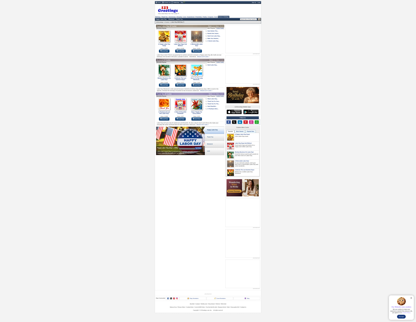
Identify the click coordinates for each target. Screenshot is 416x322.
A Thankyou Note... (212, 108)
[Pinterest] (174, 298)
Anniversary (172, 17)
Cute (215, 17)
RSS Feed (223, 303)
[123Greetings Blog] (243, 187)
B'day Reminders (194, 298)
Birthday (157, 17)
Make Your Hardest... (213, 38)
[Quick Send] (159, 41)
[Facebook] (168, 298)
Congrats (210, 17)
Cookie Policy (190, 307)
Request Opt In (222, 307)
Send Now (165, 51)
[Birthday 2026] (243, 95)
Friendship (199, 17)
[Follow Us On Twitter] (234, 122)
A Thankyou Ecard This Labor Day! (164, 112)
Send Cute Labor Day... (213, 36)
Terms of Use (173, 307)
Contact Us (243, 307)
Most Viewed (239, 131)
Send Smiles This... (212, 31)
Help (228, 307)
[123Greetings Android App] (250, 112)
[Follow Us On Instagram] (251, 122)
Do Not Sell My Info (211, 307)
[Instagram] (177, 298)
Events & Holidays (223, 17)
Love (184, 17)
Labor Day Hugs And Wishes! (180, 44)
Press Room (211, 303)
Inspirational (190, 17)
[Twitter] (171, 298)
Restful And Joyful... (213, 33)
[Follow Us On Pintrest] (245, 122)
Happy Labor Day (161, 19)
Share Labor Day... (212, 98)
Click (199, 148)
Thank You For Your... (213, 101)
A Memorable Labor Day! (197, 44)
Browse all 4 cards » (206, 90)
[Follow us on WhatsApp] (257, 122)
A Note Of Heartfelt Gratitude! (180, 112)
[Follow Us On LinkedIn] (240, 122)
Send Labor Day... (212, 65)
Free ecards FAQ (235, 307)
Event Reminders (221, 298)
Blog (182, 2)
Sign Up (254, 2)
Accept (401, 316)
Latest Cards (220, 28)
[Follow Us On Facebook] (228, 122)
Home (159, 2)
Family (205, 17)
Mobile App (176, 2)
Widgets (218, 303)
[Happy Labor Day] (180, 141)
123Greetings (159, 22)
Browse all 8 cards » (203, 56)
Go (259, 19)
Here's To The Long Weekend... (197, 78)
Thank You (165, 17)
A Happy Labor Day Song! (164, 44)
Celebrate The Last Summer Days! (180, 78)
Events (167, 22)
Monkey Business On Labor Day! (164, 78)
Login (259, 2)
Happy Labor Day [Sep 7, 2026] (167, 148)
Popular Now (250, 131)
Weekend (171, 19)
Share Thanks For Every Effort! (196, 112)
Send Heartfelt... (212, 106)
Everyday (179, 17)
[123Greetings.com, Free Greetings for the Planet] (168, 10)
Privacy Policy (181, 307)
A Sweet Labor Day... (213, 41)
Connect (166, 2)
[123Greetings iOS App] (234, 112)
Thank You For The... (213, 103)
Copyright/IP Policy (200, 307)
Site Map (192, 303)
